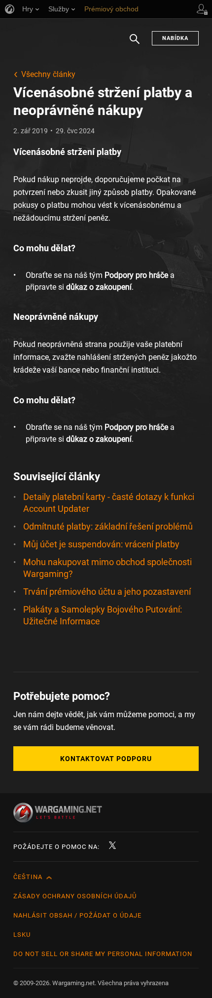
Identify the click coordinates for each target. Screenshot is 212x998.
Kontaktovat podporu (106, 759)
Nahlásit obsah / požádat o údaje (77, 915)
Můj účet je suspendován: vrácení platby (101, 544)
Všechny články (48, 74)
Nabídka (175, 38)
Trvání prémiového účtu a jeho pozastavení (107, 591)
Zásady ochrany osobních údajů (75, 896)
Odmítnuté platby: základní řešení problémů (108, 526)
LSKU (22, 934)
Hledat (134, 44)
